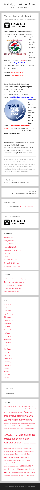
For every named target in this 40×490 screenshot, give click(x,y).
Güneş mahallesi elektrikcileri (18, 171)
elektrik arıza (14, 434)
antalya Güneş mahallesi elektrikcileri (18, 164)
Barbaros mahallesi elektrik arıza (11, 425)
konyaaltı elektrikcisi (10, 463)
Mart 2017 (7, 333)
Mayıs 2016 (7, 339)
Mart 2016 (7, 346)
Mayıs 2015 (7, 362)
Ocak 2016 (7, 352)
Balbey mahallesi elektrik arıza (28, 423)
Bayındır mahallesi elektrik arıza (26, 425)
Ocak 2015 (7, 374)
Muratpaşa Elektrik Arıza (12, 266)
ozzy (27, 19)
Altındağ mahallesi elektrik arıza (16, 412)
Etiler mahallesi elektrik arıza (25, 446)
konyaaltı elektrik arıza (22, 460)
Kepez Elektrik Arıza (18, 162)
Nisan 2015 (7, 365)
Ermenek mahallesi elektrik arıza (11, 446)
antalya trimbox (25, 419)
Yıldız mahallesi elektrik (11, 292)
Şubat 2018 (7, 327)
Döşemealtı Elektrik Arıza (12, 250)
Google (23, 60)
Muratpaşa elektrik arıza (14, 469)
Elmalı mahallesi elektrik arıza (29, 443)
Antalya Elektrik (9, 241)
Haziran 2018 (8, 320)
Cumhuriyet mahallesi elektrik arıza (12, 428)
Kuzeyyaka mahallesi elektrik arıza (25, 463)
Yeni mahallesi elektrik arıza (19, 472)
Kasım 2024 (8, 304)
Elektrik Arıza (8, 253)
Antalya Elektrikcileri (10, 247)
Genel (6, 257)
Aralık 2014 (7, 378)
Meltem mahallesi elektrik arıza (11, 466)
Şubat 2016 (7, 349)
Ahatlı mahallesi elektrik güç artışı (15, 279)
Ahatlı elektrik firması (19, 406)
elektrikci (16, 439)
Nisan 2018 (7, 323)
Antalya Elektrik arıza (21, 159)
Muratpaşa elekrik (26, 466)
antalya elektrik (17, 416)
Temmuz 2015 (8, 358)
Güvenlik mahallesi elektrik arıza (22, 451)
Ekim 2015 (7, 355)
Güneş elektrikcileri (21, 166)
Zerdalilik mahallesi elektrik (13, 285)
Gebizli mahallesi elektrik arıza (21, 448)
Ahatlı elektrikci (8, 406)
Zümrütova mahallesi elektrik (14, 282)
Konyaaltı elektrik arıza (11, 263)
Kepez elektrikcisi (22, 457)
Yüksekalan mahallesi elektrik (14, 288)
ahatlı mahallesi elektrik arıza (16, 409)
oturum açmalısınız (26, 206)
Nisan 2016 (7, 343)
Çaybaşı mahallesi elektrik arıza (17, 475)
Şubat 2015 (7, 371)
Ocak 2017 (7, 336)
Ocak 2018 (7, 330)
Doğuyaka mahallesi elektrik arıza (14, 431)
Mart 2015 (7, 368)
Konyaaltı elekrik (9, 460)
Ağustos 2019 (8, 314)
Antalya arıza (10, 159)
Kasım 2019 (7, 307)
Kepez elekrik (20, 454)
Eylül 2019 (7, 311)
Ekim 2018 (7, 317)
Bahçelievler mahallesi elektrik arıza (12, 423)
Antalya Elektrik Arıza (20, 4)
